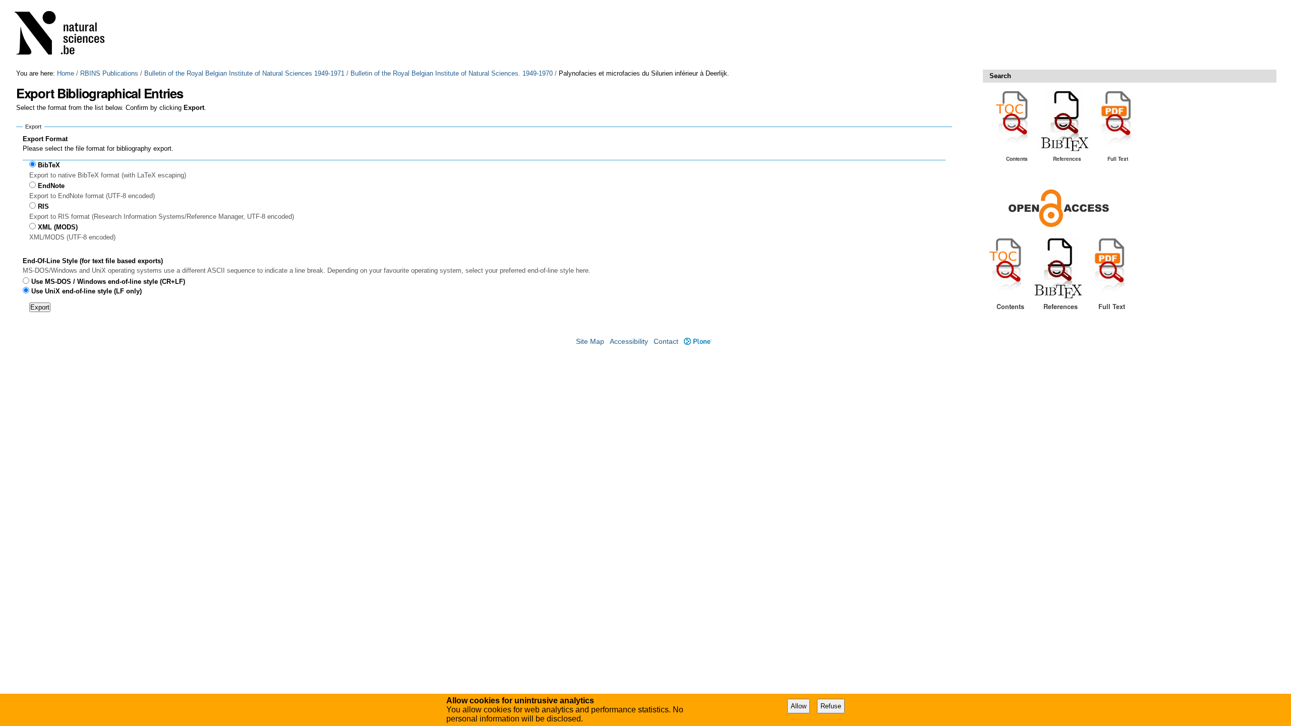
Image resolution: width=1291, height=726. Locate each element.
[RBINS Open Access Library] (66, 34)
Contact (666, 341)
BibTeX (49, 165)
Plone (697, 341)
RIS (43, 206)
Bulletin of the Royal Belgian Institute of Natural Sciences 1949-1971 (244, 73)
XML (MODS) (58, 227)
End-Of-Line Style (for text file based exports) (93, 261)
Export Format (45, 139)
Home (65, 73)
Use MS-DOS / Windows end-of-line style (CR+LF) (108, 281)
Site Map (590, 341)
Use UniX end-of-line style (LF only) (86, 291)
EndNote (51, 186)
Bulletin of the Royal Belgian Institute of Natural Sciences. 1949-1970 (451, 73)
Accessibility (629, 341)
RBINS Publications (109, 73)
